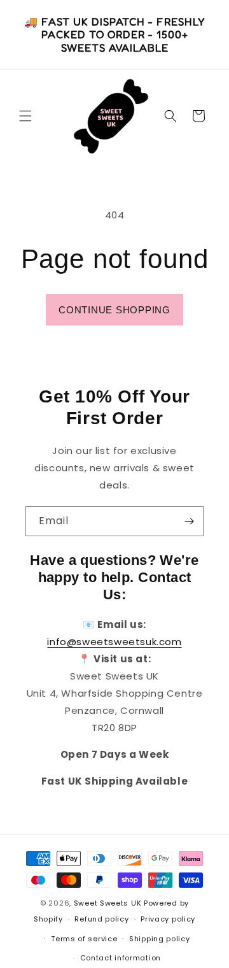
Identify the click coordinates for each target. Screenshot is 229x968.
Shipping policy (159, 939)
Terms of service (84, 939)
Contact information (120, 958)
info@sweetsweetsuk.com (114, 641)
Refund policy (101, 919)
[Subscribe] (189, 521)
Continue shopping (114, 309)
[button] (25, 116)
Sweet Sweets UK (108, 903)
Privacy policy (168, 919)
